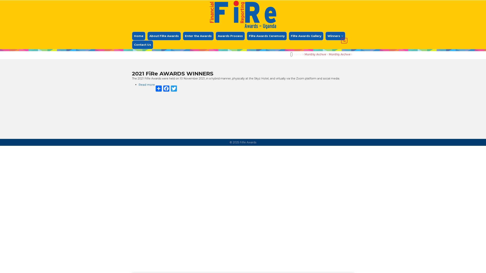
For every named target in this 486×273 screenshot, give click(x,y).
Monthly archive (315, 54)
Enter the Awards (198, 36)
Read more (147, 84)
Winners (334, 36)
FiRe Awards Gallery (306, 36)
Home (138, 36)
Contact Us (142, 44)
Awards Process (230, 36)
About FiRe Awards (164, 36)
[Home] (243, 13)
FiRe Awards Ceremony (267, 36)
